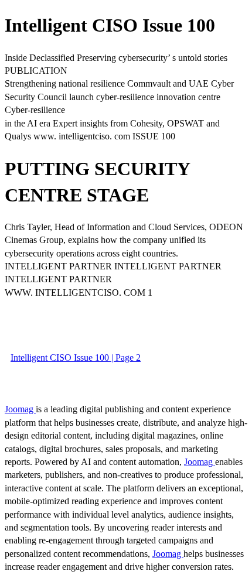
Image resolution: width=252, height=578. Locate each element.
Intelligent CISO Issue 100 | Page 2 (76, 357)
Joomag (20, 409)
